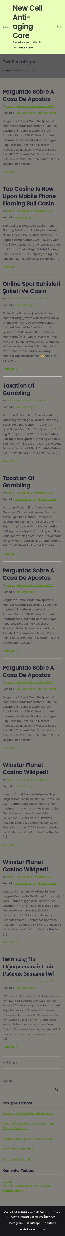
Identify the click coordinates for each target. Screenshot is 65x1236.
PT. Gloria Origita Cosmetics (25, 1216)
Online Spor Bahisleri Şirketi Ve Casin (31, 287)
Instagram (16, 1223)
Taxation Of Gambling (18, 389)
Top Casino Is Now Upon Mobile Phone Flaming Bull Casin (29, 196)
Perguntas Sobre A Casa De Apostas (28, 95)
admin (10, 106)
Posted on (35, 106)
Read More (10, 172)
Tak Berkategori (25, 113)
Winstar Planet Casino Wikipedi (25, 768)
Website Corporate (32, 1229)
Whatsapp (34, 1223)
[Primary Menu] (59, 27)
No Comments (47, 113)
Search (7, 1081)
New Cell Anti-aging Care (28, 21)
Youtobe (50, 1223)
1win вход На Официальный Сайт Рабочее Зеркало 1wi (28, 966)
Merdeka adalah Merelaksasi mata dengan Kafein (27, 1188)
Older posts (13, 1062)
